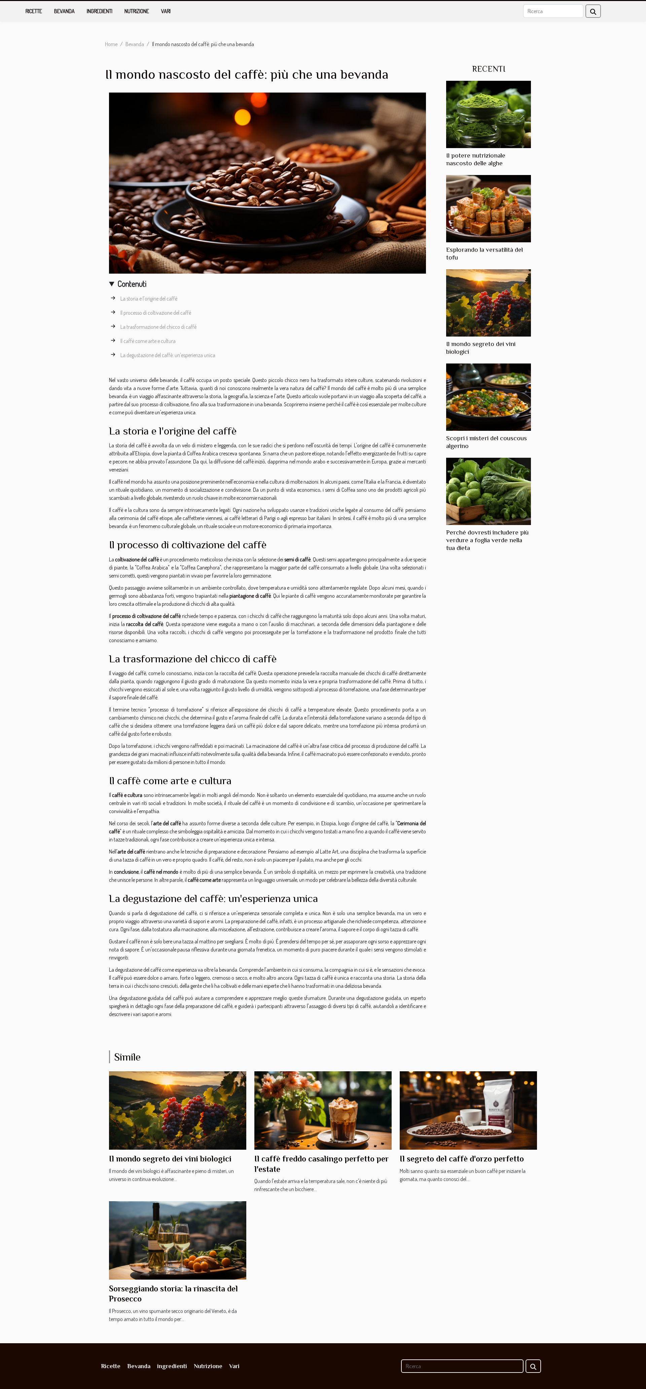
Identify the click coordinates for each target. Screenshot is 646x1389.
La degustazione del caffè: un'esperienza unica (167, 355)
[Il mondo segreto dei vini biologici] (488, 302)
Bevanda (64, 11)
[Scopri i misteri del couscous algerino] (488, 396)
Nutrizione (136, 11)
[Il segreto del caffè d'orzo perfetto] (468, 1109)
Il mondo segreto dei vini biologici (170, 1158)
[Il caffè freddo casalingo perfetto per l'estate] (323, 1109)
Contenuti (131, 283)
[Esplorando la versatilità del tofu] (488, 208)
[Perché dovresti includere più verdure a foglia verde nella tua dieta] (488, 490)
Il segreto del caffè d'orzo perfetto (462, 1158)
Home (111, 44)
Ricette (34, 11)
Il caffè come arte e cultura (148, 341)
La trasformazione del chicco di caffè (158, 326)
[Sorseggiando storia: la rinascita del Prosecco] (177, 1239)
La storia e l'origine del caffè (148, 298)
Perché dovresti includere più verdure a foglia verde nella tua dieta (487, 540)
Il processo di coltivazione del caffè (155, 312)
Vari (166, 11)
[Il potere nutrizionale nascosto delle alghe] (488, 113)
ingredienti (99, 11)
